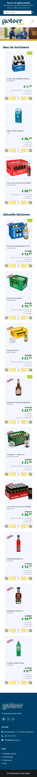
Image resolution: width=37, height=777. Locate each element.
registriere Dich (24, 8)
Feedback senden (9, 753)
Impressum (7, 760)
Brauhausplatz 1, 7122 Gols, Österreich (19, 732)
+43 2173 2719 (9, 736)
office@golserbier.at (12, 740)
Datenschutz (8, 757)
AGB (4, 763)
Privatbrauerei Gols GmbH (19, 773)
